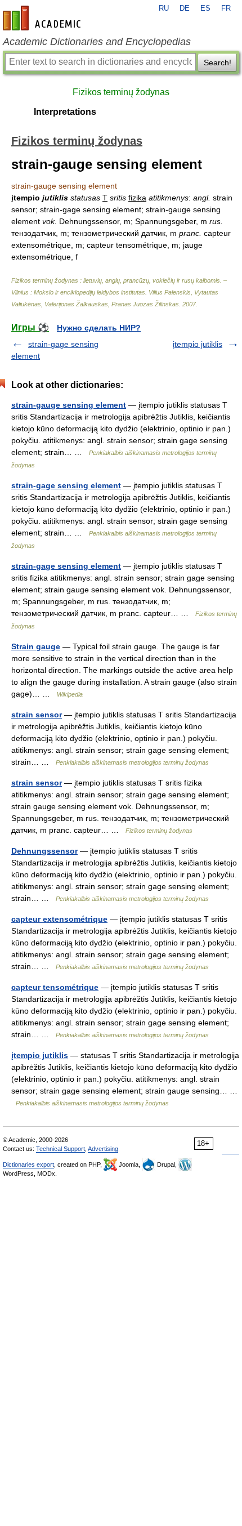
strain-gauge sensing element (68, 404)
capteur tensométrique (54, 987)
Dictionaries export (28, 1164)
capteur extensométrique (59, 918)
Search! (217, 62)
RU (164, 8)
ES (205, 8)
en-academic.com (43, 18)
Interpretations (65, 112)
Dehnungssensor (44, 850)
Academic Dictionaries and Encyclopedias (97, 41)
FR (226, 8)
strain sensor (36, 714)
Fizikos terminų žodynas (121, 92)
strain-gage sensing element (66, 485)
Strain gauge (35, 646)
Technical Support (60, 1148)
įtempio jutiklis (197, 344)
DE (185, 8)
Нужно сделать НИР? (99, 327)
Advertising (103, 1148)
